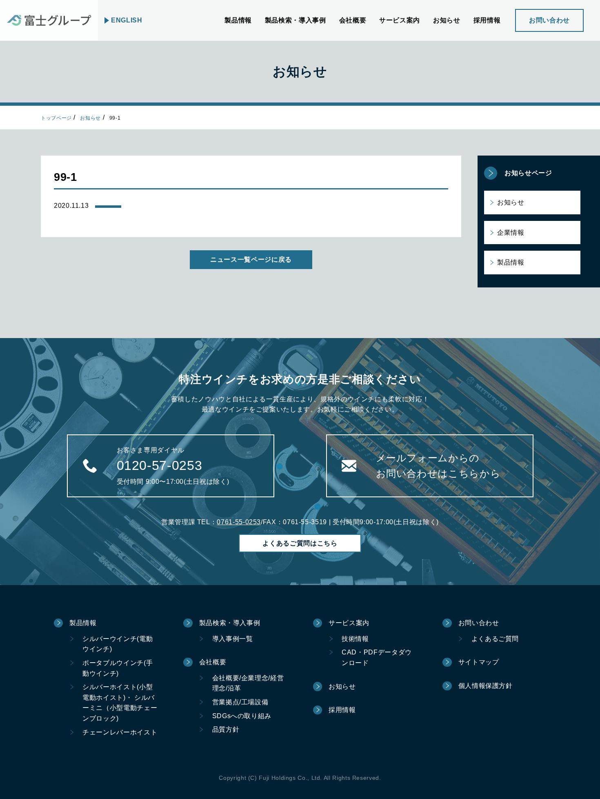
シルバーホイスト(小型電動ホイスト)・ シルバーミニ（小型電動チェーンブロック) (119, 702)
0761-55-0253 (239, 522)
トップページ (56, 118)
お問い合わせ (549, 20)
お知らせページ (528, 172)
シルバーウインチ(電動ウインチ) (117, 644)
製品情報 (510, 262)
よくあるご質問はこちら (299, 543)
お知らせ (90, 118)
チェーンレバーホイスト (119, 732)
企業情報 (510, 232)
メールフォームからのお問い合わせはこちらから (438, 465)
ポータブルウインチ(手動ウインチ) (117, 668)
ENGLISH (126, 20)
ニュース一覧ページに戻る (251, 259)
